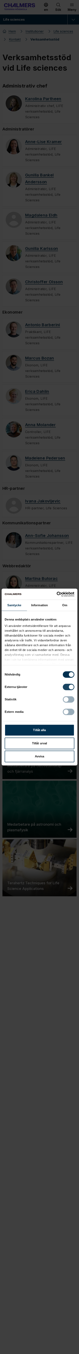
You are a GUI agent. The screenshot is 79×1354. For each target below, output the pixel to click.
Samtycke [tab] (14, 605)
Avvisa (39, 756)
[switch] (68, 687)
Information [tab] (39, 605)
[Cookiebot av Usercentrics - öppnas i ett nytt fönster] (56, 594)
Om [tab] (64, 605)
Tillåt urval (39, 743)
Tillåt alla (39, 730)
